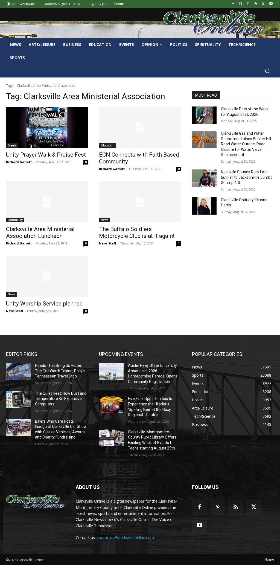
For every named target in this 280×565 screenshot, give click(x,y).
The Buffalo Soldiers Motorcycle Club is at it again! (136, 232)
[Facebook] (233, 4)
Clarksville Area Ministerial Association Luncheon (40, 232)
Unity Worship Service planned (44, 303)
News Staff (107, 243)
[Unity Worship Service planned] (47, 276)
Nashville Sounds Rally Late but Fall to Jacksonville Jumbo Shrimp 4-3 (247, 177)
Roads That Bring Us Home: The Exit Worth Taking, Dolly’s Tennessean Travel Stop (60, 370)
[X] (263, 4)
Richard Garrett (19, 162)
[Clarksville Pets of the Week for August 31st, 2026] (204, 115)
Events (12, 145)
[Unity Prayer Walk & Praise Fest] (47, 127)
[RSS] (256, 4)
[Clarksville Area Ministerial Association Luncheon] (47, 201)
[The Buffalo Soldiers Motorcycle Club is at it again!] (140, 201)
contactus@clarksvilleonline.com (125, 537)
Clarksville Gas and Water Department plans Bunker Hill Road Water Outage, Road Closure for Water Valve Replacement (246, 144)
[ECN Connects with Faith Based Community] (140, 127)
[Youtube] (271, 4)
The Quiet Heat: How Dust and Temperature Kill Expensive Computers (60, 398)
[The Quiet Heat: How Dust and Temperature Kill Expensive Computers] (18, 399)
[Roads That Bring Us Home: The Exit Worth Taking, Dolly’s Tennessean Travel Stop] (18, 371)
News (104, 220)
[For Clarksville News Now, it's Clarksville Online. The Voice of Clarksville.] (35, 502)
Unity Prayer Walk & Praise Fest (46, 154)
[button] (267, 70)
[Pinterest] (248, 4)
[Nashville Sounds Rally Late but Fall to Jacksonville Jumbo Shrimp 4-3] (204, 178)
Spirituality (15, 220)
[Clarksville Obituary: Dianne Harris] (204, 206)
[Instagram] (240, 4)
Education (108, 145)
